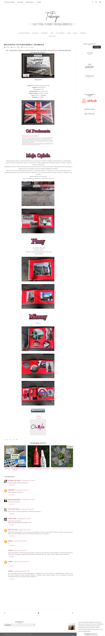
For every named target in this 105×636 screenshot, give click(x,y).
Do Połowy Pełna (13, 509)
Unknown (11, 490)
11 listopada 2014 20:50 (28, 480)
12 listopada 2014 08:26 (28, 499)
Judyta (10, 550)
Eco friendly (60, 33)
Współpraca (30, 2)
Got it (94, 634)
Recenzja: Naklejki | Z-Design (62, 468)
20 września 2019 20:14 (20, 550)
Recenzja (31, 47)
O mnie (39, 2)
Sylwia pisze (12, 518)
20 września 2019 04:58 (20, 541)
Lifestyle (35, 33)
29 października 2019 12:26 (21, 571)
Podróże (44, 33)
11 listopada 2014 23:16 (22, 490)
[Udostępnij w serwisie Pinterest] (17, 440)
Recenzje (52, 36)
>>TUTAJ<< (41, 97)
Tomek (10, 561)
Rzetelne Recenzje (14, 499)
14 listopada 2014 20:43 (24, 518)
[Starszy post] (72, 613)
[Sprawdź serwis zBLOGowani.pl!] (90, 109)
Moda (69, 33)
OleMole (55, 50)
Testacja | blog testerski (19, 634)
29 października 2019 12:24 (21, 561)
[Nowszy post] (4, 613)
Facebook (38, 418)
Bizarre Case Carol (14, 480)
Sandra (10, 571)
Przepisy (83, 33)
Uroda (75, 33)
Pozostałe (25, 47)
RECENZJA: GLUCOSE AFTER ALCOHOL (38, 468)
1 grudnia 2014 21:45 (24, 529)
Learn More (88, 634)
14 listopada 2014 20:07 (27, 509)
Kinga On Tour (12, 529)
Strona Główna (9, 2)
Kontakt (20, 2)
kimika (10, 541)
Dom (52, 33)
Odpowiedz (11, 485)
